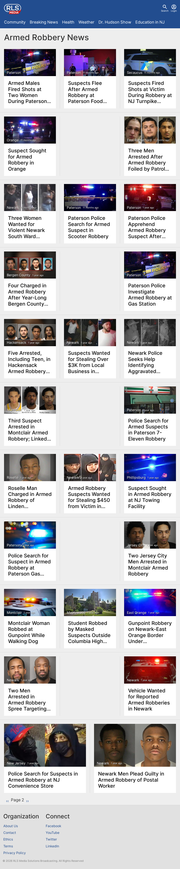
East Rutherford (139, 140)
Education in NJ (150, 22)
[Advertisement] (90, 138)
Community (15, 22)
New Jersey (16, 763)
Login (174, 10)
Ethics (8, 839)
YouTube (52, 833)
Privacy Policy (14, 853)
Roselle (12, 478)
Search (165, 10)
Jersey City (136, 545)
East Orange (136, 613)
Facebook (53, 826)
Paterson (14, 73)
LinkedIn (52, 846)
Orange (13, 140)
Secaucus (134, 73)
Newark (13, 208)
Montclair (14, 410)
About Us (10, 826)
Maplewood (76, 613)
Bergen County (18, 275)
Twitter (51, 839)
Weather (86, 22)
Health (68, 22)
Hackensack (16, 343)
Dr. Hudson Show (114, 22)
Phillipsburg (136, 478)
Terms (8, 846)
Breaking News (44, 22)
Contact (9, 833)
